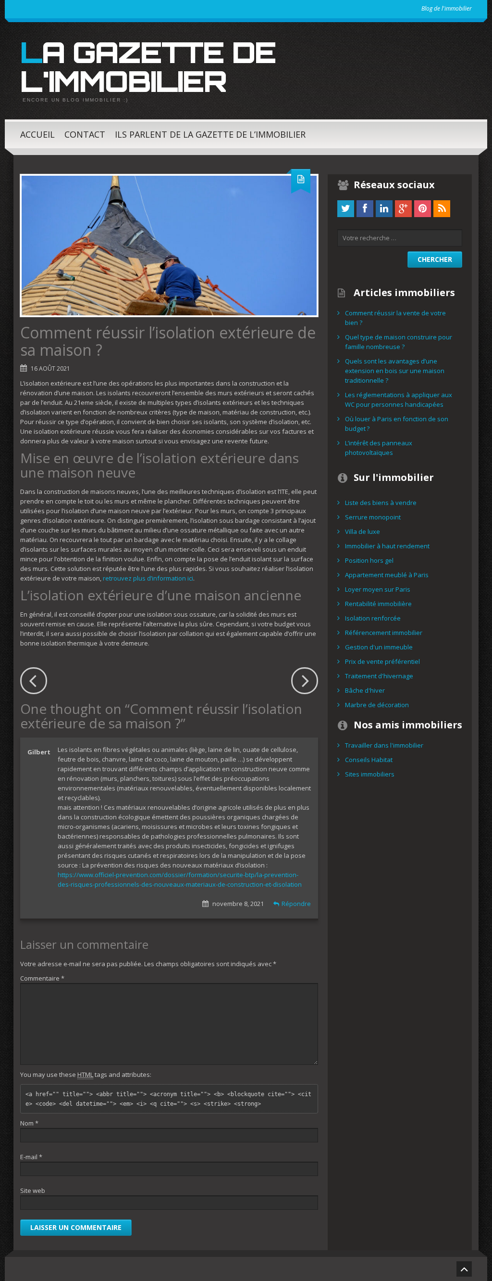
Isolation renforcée (373, 618)
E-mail (31, 1156)
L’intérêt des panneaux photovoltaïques (378, 448)
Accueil (37, 134)
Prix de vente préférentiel (382, 661)
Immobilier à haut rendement (387, 546)
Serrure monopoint (373, 517)
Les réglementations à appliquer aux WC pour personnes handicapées (398, 399)
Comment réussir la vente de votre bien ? (395, 318)
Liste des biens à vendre (381, 502)
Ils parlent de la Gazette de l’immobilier (210, 134)
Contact (84, 134)
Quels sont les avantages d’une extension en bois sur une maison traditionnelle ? (394, 371)
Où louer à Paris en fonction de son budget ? (396, 423)
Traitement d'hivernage (379, 676)
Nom (29, 1123)
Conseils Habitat (369, 759)
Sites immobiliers (369, 774)
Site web (32, 1190)
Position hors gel (369, 560)
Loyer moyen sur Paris (377, 589)
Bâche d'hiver (365, 690)
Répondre (296, 903)
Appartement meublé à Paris (387, 574)
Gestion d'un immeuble (379, 647)
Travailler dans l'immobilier (384, 745)
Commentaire (42, 978)
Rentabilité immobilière (378, 603)
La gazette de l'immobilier (148, 66)
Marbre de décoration (377, 704)
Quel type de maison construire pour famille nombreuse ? (398, 342)
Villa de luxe (362, 531)
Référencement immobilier (383, 632)
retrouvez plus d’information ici (148, 578)
